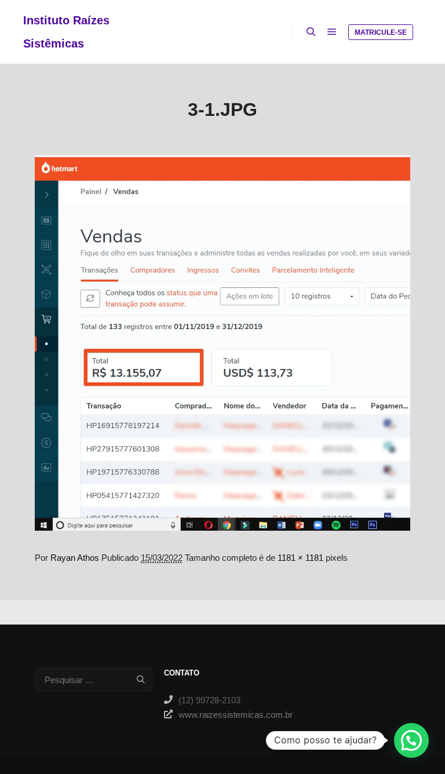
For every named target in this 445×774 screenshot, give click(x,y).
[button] (411, 740)
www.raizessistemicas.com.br (229, 715)
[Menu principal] (332, 31)
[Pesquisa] (311, 31)
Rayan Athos (74, 558)
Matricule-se (381, 32)
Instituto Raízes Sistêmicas (66, 32)
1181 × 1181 (300, 558)
